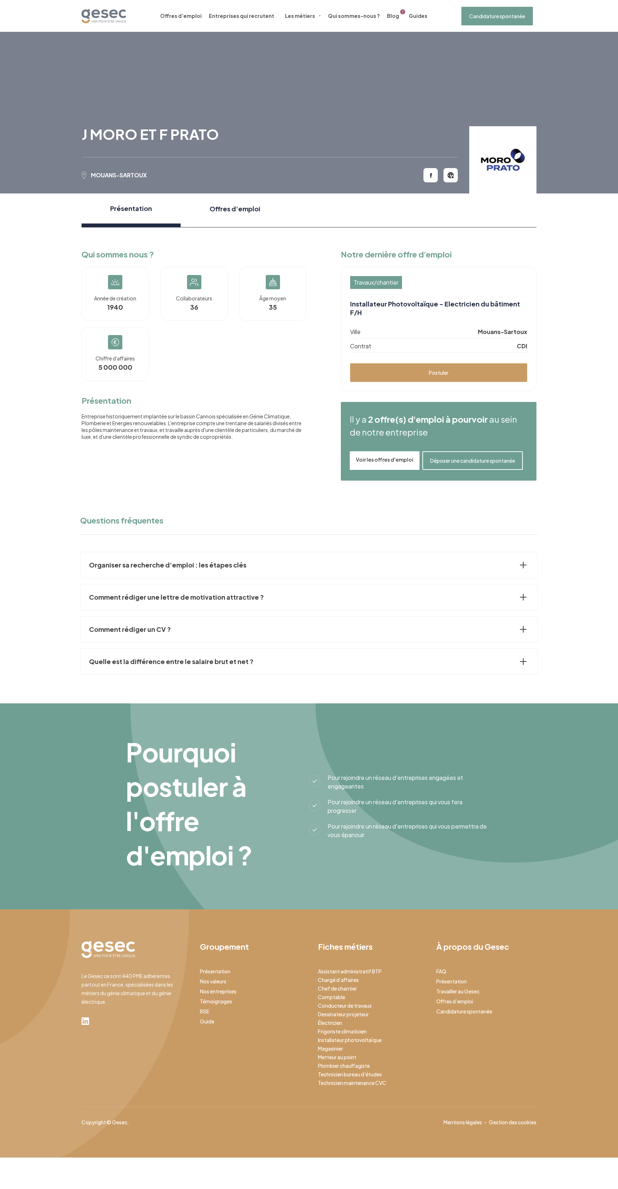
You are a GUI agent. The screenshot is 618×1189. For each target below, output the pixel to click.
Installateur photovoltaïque (350, 1040)
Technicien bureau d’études (350, 1074)
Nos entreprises (218, 991)
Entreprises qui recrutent (241, 16)
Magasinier (330, 1048)
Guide (207, 1021)
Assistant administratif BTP (350, 971)
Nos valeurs (213, 981)
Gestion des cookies (512, 1122)
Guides (418, 16)
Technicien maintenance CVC (352, 1083)
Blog (393, 16)
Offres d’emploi (181, 16)
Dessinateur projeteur (343, 1014)
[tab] (131, 210)
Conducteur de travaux (345, 1005)
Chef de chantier (337, 988)
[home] (104, 16)
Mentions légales (462, 1122)
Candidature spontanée (497, 16)
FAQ (441, 971)
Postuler (438, 372)
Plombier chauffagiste (344, 1065)
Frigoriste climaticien (342, 1031)
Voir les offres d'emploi (384, 459)
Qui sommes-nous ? (354, 16)
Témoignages (216, 1001)
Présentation (215, 971)
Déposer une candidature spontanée (472, 460)
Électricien (330, 1023)
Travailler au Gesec (458, 991)
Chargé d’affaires (338, 980)
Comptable (331, 997)
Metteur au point (337, 1057)
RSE (204, 1011)
